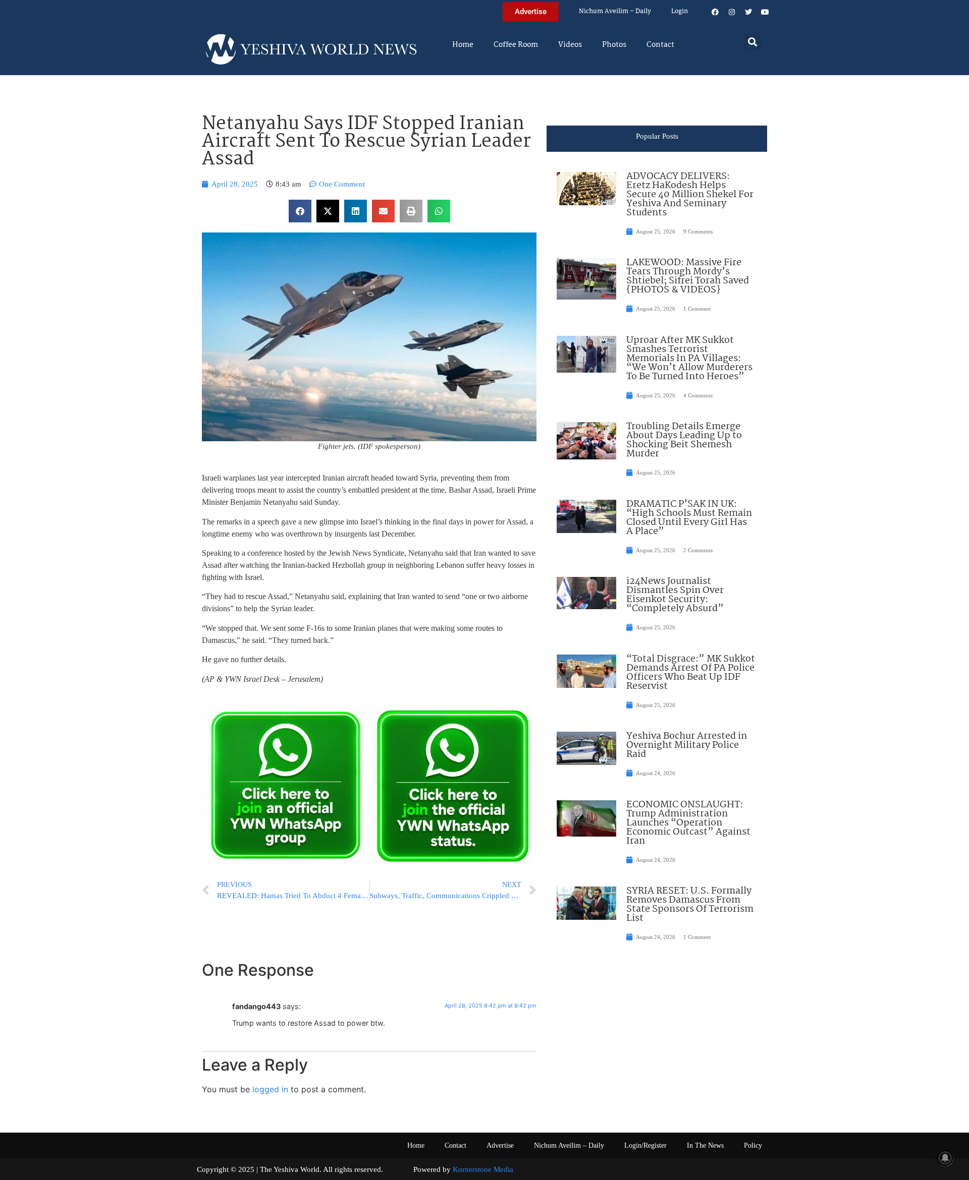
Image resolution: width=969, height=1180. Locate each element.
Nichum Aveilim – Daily (615, 11)
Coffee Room (516, 45)
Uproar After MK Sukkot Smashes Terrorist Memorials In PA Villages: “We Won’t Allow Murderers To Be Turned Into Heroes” (689, 358)
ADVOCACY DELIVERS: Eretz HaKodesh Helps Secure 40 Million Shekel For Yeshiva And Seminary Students (689, 194)
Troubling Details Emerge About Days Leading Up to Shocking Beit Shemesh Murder (684, 440)
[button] (752, 41)
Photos (614, 45)
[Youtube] (765, 12)
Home (462, 45)
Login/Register (645, 1145)
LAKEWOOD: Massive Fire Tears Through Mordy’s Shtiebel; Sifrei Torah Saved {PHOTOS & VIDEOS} (687, 276)
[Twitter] (748, 12)
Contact (660, 45)
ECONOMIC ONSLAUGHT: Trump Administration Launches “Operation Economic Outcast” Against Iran (688, 823)
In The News (705, 1145)
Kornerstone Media (483, 1169)
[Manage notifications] (945, 1158)
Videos (570, 45)
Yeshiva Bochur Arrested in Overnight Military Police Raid (686, 745)
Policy (753, 1145)
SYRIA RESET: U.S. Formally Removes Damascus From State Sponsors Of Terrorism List (689, 904)
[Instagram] (732, 12)
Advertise (500, 1145)
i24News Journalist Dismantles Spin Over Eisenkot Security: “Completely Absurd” (675, 595)
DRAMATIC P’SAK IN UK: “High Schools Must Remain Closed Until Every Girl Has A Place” (689, 518)
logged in (270, 1089)
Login (679, 11)
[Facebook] (715, 12)
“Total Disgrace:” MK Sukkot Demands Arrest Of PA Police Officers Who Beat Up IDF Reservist (690, 673)
